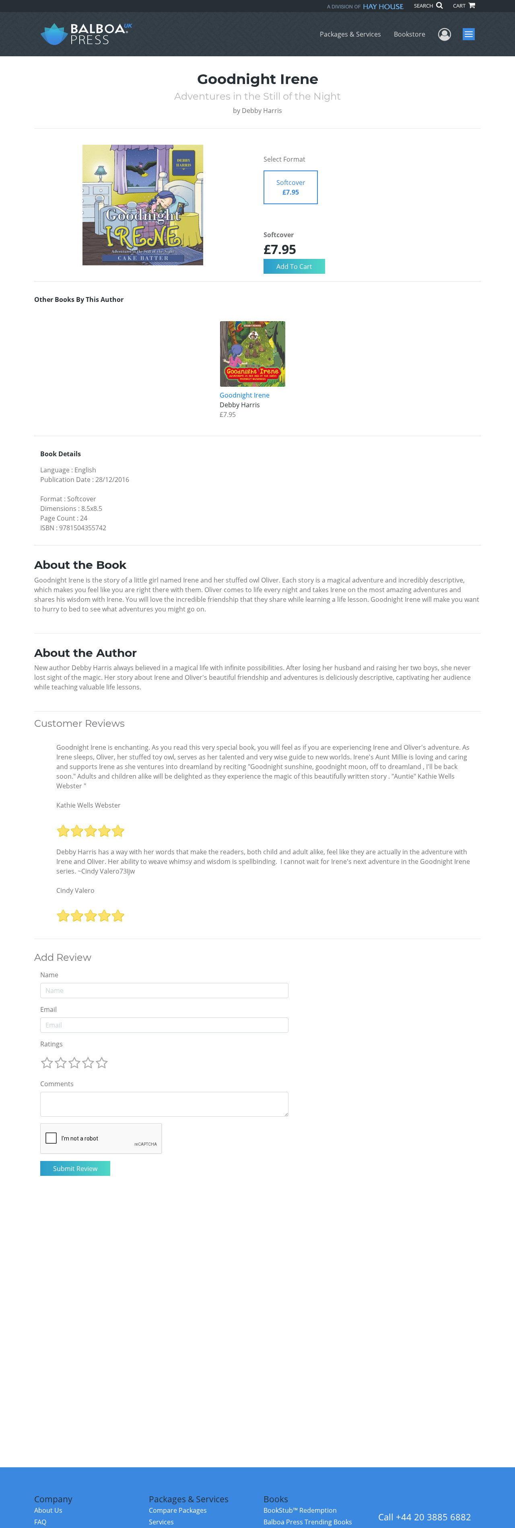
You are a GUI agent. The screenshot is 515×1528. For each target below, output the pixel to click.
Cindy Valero (75, 890)
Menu (471, 34)
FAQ (40, 1522)
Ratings (51, 1044)
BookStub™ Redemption (300, 1510)
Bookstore (409, 34)
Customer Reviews (79, 723)
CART (460, 5)
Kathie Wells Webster (88, 805)
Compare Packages (178, 1510)
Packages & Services (350, 34)
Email (48, 1009)
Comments (57, 1083)
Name (49, 974)
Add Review (62, 957)
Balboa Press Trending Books (308, 1522)
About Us (48, 1510)
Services (161, 1522)
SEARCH (424, 5)
